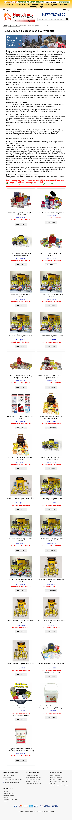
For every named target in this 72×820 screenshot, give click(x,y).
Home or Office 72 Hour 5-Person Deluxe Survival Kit (20, 417)
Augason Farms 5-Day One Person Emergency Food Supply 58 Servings (51, 707)
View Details (51, 265)
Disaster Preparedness (32, 775)
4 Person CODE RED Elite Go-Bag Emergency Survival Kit (21, 377)
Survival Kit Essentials (56, 779)
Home (5, 26)
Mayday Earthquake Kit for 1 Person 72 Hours (51, 664)
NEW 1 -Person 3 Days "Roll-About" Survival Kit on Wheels (51, 417)
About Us (5, 791)
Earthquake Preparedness (33, 777)
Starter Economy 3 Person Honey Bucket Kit (51, 621)
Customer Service (8, 793)
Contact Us (6, 797)
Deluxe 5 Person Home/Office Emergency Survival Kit (21, 254)
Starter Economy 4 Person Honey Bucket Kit (21, 664)
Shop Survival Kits (14, 26)
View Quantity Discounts (51, 672)
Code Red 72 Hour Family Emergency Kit (51, 213)
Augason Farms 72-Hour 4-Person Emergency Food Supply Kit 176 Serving (21, 749)
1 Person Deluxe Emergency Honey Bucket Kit (20, 295)
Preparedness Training (56, 777)
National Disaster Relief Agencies (59, 785)
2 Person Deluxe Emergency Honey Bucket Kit (51, 295)
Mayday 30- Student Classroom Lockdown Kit (20, 499)
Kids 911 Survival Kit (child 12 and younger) (51, 254)
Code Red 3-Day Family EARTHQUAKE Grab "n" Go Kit (20, 214)
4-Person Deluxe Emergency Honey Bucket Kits (51, 336)
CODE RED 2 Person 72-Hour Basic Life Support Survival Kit (51, 377)
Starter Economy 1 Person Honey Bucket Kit (51, 580)
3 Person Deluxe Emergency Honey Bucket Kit (20, 336)
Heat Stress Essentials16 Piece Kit (20, 707)
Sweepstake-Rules (55, 775)
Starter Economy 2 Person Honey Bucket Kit (21, 621)
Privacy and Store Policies (10, 799)
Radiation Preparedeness (33, 783)
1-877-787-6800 (53, 14)
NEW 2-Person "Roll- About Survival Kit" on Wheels (21, 458)
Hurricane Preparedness (33, 779)
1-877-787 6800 (7, 777)
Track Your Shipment (9, 795)
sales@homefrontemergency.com (12, 779)
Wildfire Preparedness (32, 781)
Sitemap (5, 801)
